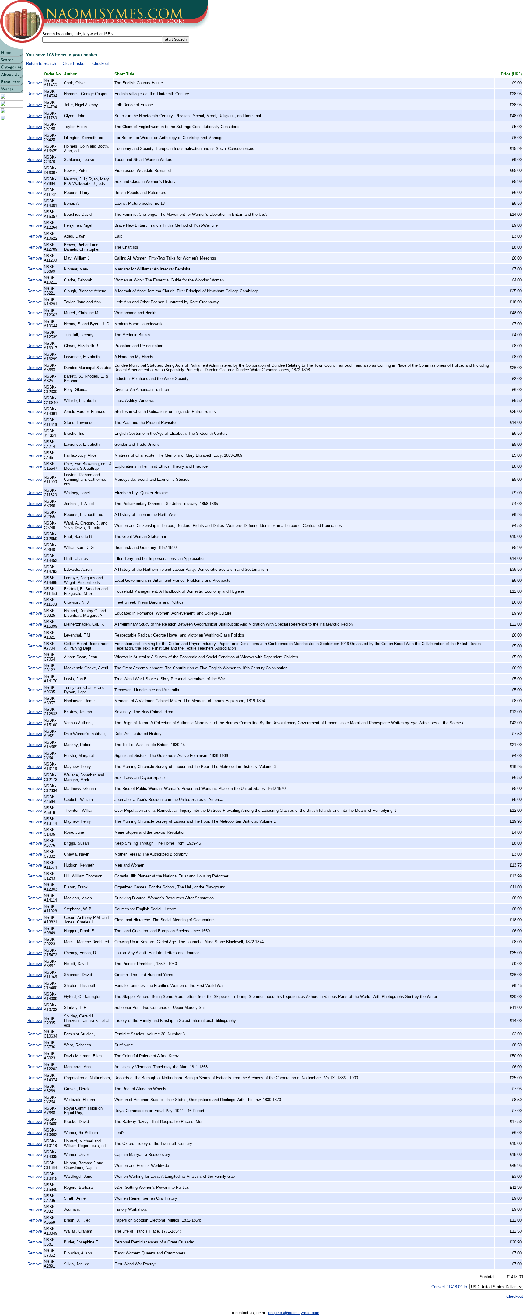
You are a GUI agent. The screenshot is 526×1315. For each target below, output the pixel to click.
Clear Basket (74, 63)
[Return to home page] (11, 55)
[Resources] (11, 84)
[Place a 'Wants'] (11, 91)
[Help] (11, 106)
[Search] (11, 62)
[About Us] (11, 76)
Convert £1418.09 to (449, 1287)
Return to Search (41, 63)
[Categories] (11, 69)
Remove (34, 83)
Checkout (100, 63)
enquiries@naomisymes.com (293, 1312)
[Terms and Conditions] (11, 98)
